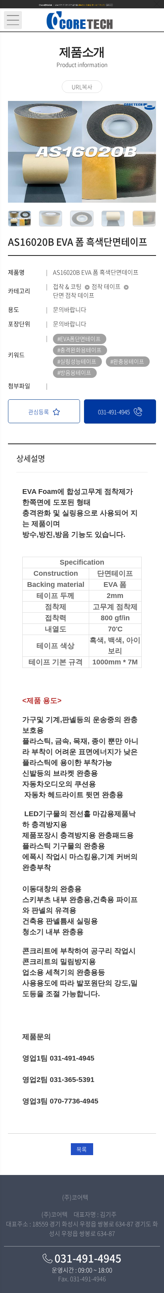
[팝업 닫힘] (157, 4)
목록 (81, 1149)
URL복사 (82, 87)
